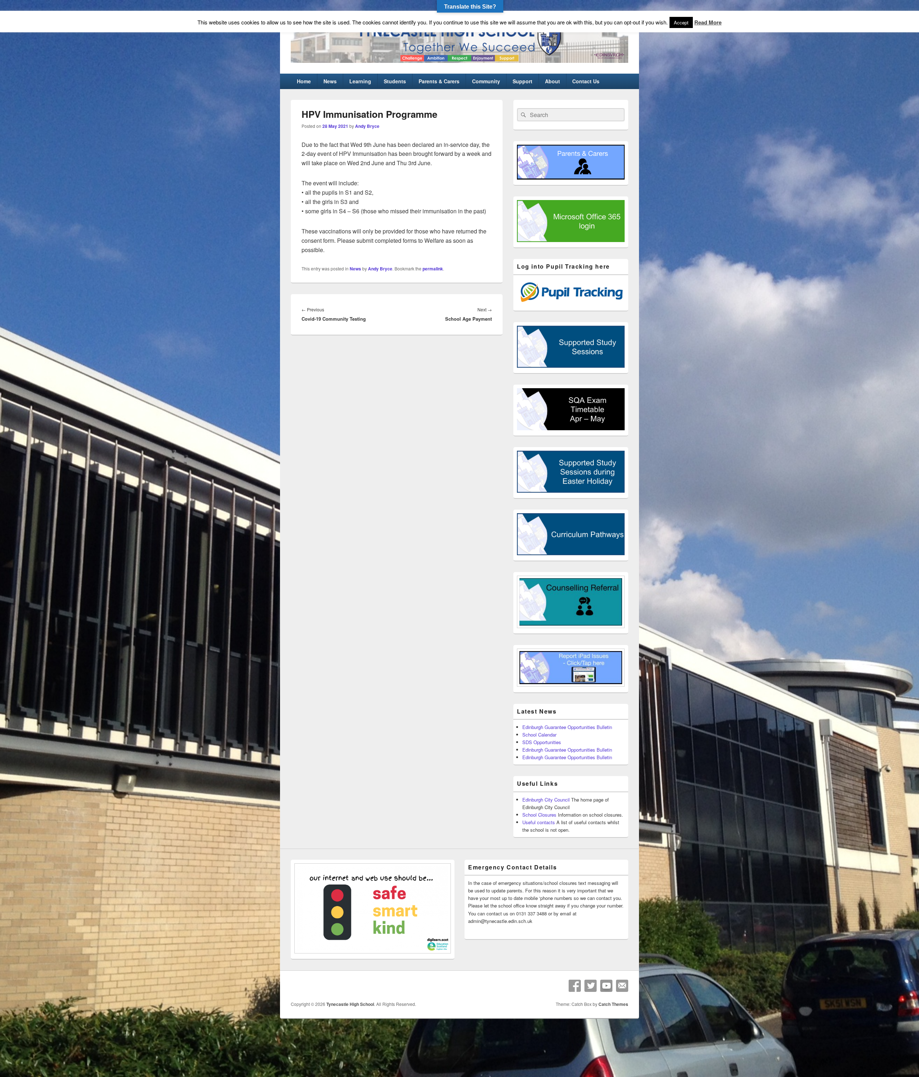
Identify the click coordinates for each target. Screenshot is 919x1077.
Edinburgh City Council (546, 799)
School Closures (539, 814)
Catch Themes (613, 1004)
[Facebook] (575, 986)
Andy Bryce (367, 126)
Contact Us (586, 81)
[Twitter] (590, 986)
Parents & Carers (439, 81)
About (552, 81)
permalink (433, 268)
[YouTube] (606, 986)
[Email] (622, 986)
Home (304, 81)
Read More (708, 22)
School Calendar (539, 734)
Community (486, 81)
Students (395, 81)
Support (522, 81)
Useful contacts (538, 822)
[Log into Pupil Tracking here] (571, 303)
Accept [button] (681, 22)
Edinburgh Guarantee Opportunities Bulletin (567, 727)
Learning (360, 81)
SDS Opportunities (541, 742)
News (330, 81)
